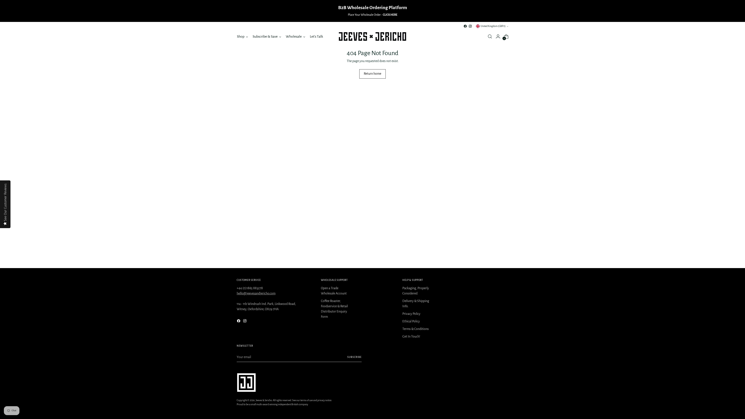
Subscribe (354, 357)
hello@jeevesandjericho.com (256, 293)
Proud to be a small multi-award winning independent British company (272, 404)
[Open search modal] (490, 36)
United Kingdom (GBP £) (493, 26)
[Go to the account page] (498, 36)
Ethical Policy (411, 321)
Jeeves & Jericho (264, 400)
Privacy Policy (411, 314)
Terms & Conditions (415, 329)
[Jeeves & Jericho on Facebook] (465, 26)
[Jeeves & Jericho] (372, 36)
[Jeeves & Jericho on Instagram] (470, 26)
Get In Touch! (411, 336)
